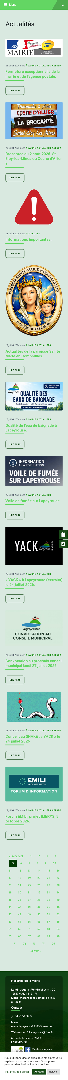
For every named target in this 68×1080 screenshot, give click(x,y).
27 (48, 885)
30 (19, 892)
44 (38, 907)
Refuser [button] (53, 1071)
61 (29, 929)
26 (38, 885)
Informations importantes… (29, 239)
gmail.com (48, 1026)
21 (48, 877)
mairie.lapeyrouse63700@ (26, 1026)
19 (29, 877)
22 (58, 877)
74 (43, 943)
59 (10, 929)
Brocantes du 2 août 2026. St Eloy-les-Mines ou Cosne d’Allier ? (33, 159)
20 (38, 877)
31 (29, 892)
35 (10, 899)
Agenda (56, 65)
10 (54, 863)
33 (48, 892)
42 (19, 907)
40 (58, 899)
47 (10, 914)
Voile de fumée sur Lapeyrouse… (33, 501)
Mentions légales (42, 1049)
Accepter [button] (39, 1071)
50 (38, 914)
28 (58, 885)
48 (19, 914)
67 (29, 936)
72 (24, 943)
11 (10, 870)
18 (19, 877)
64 (58, 929)
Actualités (44, 65)
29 (10, 892)
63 (48, 929)
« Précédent (16, 856)
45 (48, 907)
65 (10, 936)
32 (38, 892)
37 (29, 899)
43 (29, 907)
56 (38, 921)
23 (10, 885)
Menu (12, 4)
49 (29, 914)
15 (48, 870)
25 (29, 885)
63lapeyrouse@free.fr (40, 1032)
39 (48, 899)
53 (10, 921)
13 (29, 870)
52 (58, 914)
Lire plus (14, 90)
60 (19, 929)
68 (38, 936)
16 (58, 870)
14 (38, 870)
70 (58, 936)
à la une (31, 65)
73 (34, 943)
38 (38, 899)
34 (58, 892)
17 (10, 877)
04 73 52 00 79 (23, 1016)
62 (38, 929)
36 (19, 899)
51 (48, 914)
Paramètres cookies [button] (17, 1071)
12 (19, 870)
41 (10, 907)
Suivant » (35, 950)
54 (19, 921)
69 (48, 936)
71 (14, 943)
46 (58, 907)
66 (19, 936)
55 (29, 921)
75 (53, 943)
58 (58, 921)
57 (48, 921)
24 (19, 885)
